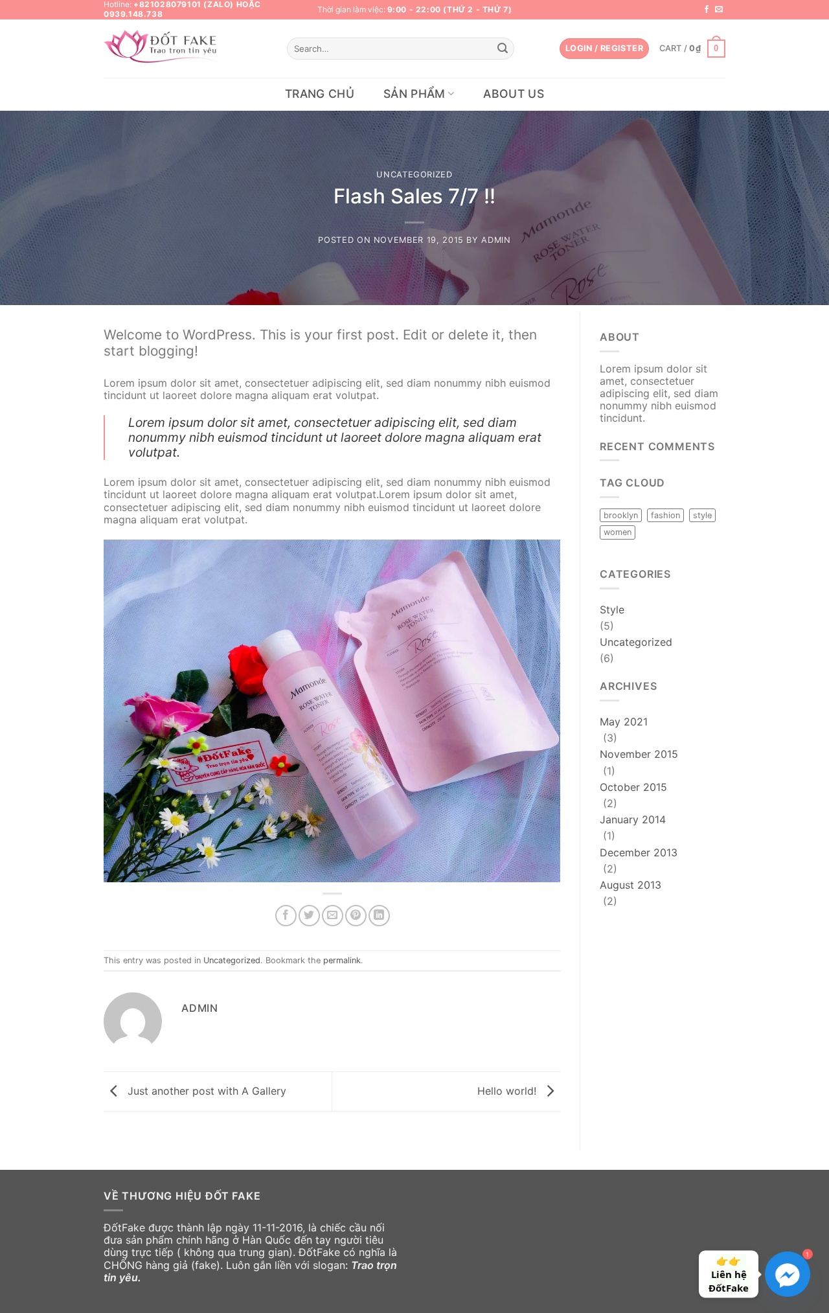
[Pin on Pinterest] (356, 915)
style (702, 515)
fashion (665, 515)
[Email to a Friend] (332, 915)
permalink (342, 960)
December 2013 (638, 852)
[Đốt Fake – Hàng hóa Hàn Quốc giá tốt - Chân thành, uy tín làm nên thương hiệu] (164, 49)
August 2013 (630, 884)
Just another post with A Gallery (205, 1090)
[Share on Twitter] (309, 915)
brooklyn (621, 515)
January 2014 (633, 819)
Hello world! (508, 1090)
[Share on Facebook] (286, 915)
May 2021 (624, 721)
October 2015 (633, 787)
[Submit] (503, 49)
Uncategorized (414, 174)
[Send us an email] (719, 9)
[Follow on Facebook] (706, 9)
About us (513, 93)
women (617, 532)
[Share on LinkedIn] (379, 915)
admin (495, 240)
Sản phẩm (414, 93)
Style (612, 609)
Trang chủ (319, 93)
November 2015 (639, 754)
